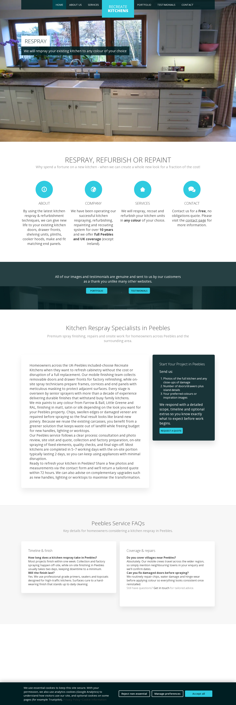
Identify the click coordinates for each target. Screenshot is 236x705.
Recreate (118, 8)
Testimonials (166, 4)
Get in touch (161, 588)
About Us (75, 4)
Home (59, 4)
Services (93, 4)
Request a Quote (171, 430)
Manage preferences (167, 693)
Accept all (198, 693)
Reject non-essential (134, 693)
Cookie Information (94, 699)
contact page (196, 220)
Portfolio (144, 4)
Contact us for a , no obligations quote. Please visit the (192, 216)
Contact (187, 4)
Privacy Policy (71, 699)
